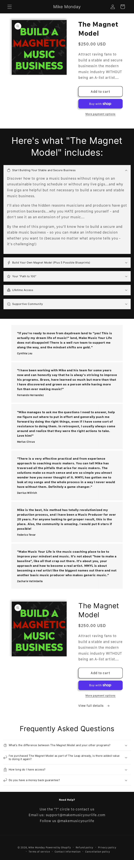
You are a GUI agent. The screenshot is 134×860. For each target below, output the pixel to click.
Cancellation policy (97, 851)
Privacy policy (107, 847)
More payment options (100, 114)
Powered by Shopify (58, 847)
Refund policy (85, 847)
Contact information (67, 851)
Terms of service (39, 851)
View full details (91, 705)
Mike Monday (36, 847)
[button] (9, 7)
